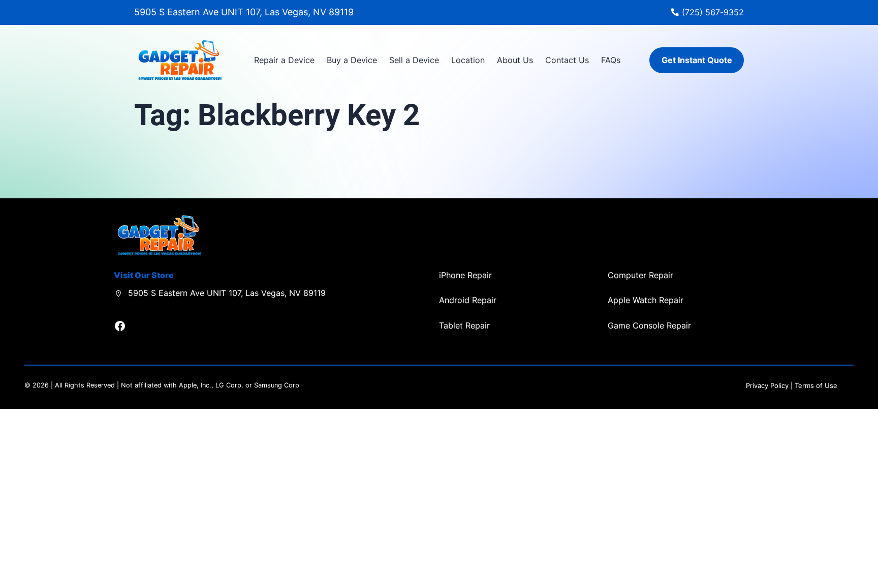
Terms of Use (816, 386)
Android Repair (467, 300)
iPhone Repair (465, 275)
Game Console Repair (649, 325)
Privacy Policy (767, 386)
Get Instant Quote (697, 60)
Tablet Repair (464, 325)
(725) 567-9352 (713, 12)
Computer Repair (640, 275)
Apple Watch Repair (645, 300)
